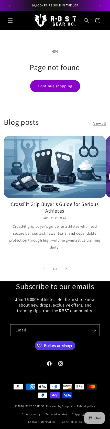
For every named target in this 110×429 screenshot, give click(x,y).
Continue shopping (55, 85)
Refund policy (86, 406)
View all (99, 123)
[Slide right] (66, 268)
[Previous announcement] (9, 5)
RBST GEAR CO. (35, 406)
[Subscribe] (94, 330)
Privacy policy (31, 414)
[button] (10, 20)
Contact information (42, 422)
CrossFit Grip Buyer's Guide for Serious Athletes (54, 207)
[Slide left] (43, 268)
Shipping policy (82, 414)
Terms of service (56, 414)
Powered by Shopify (59, 406)
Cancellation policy (74, 422)
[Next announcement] (100, 5)
